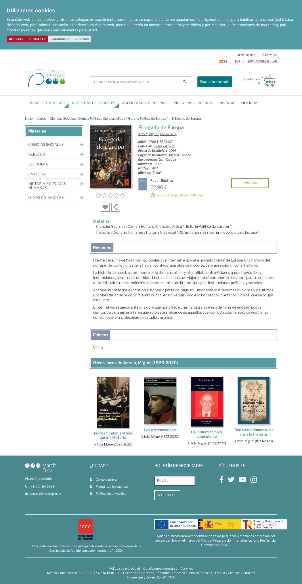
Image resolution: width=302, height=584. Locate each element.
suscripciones (145, 103)
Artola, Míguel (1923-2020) (157, 134)
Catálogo (55, 103)
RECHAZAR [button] (37, 39)
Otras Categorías (46, 198)
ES (225, 61)
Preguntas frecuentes (112, 486)
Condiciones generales (160, 568)
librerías (193, 103)
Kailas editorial (164, 146)
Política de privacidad (111, 493)
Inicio (35, 103)
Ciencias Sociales (63, 118)
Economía (38, 164)
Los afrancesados (160, 430)
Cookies (187, 568)
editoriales (93, 103)
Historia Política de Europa (147, 118)
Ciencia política (114, 118)
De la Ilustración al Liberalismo (207, 434)
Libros (41, 118)
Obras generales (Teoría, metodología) (210, 232)
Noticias (249, 103)
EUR (237, 61)
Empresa (37, 174)
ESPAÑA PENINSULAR (262, 61)
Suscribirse (167, 495)
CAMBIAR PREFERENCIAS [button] (69, 39)
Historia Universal (161, 232)
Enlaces (100, 335)
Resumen (102, 247)
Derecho (36, 155)
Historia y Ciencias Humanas (119, 232)
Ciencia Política (89, 118)
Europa (251, 232)
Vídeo (98, 348)
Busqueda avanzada (214, 81)
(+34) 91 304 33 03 (42, 486)
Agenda (227, 103)
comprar (250, 183)
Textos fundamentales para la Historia (113, 435)
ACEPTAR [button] (16, 39)
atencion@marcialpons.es (45, 493)
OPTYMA (168, 577)
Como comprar (107, 479)
